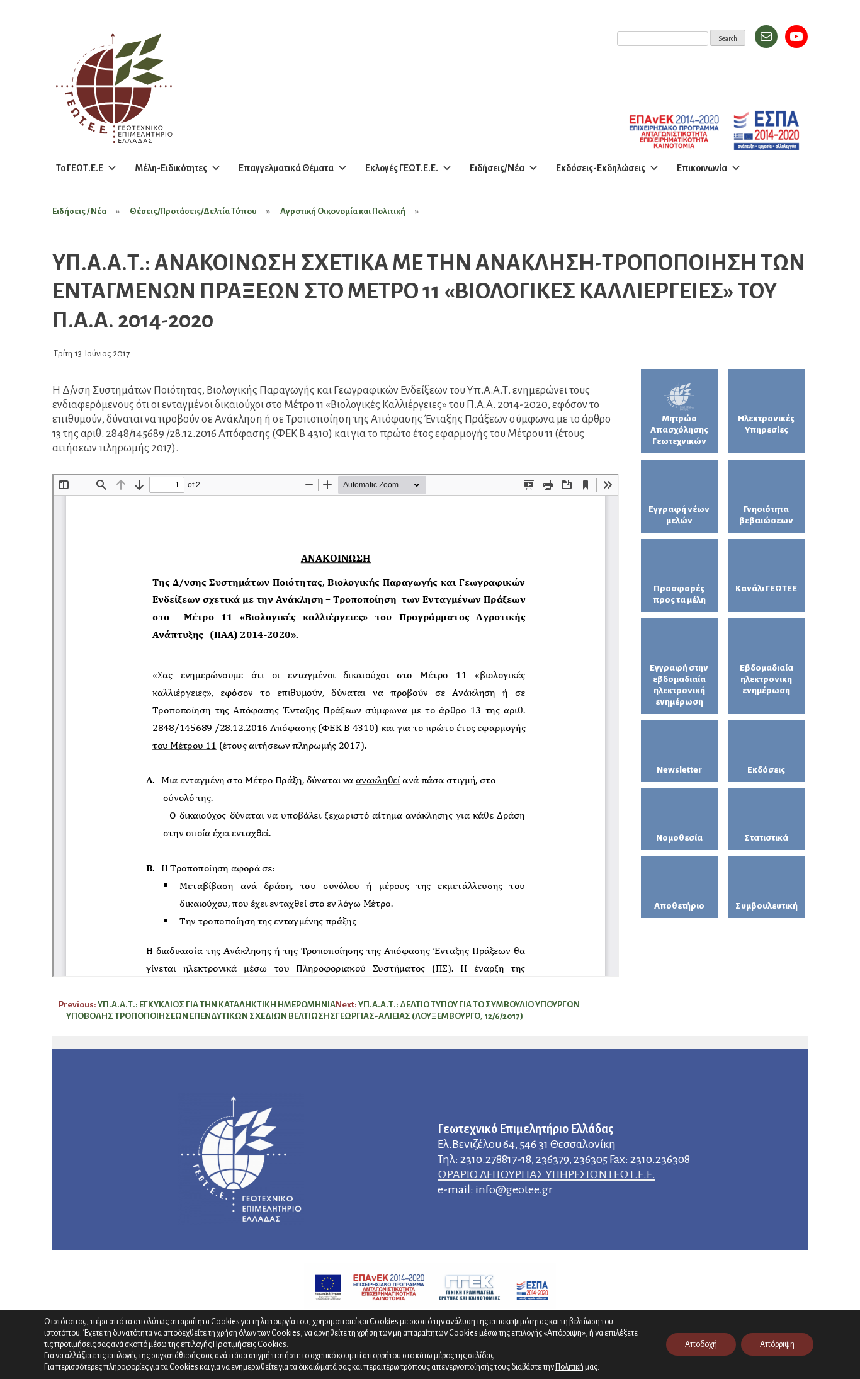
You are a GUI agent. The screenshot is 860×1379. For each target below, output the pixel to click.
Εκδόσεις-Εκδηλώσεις (600, 168)
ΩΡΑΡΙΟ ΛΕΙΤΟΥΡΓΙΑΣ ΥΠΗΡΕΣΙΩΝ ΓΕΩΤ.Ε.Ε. (546, 1174)
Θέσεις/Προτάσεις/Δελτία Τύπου (193, 211)
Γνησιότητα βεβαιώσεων (766, 514)
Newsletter (679, 770)
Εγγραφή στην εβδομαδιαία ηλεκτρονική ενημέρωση (679, 685)
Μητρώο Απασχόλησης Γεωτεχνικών (679, 430)
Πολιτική (569, 1367)
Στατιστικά (766, 838)
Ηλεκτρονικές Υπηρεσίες (766, 424)
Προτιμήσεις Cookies (249, 1344)
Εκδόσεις (766, 770)
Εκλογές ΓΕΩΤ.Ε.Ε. (401, 168)
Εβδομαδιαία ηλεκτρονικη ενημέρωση (766, 679)
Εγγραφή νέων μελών (679, 514)
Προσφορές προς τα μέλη (679, 594)
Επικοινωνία (702, 168)
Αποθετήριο (679, 906)
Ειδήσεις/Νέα (497, 168)
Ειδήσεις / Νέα (79, 211)
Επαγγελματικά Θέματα (286, 168)
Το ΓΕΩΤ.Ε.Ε (79, 168)
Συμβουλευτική (766, 906)
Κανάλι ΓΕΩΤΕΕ (766, 588)
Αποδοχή (701, 1344)
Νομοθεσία (679, 838)
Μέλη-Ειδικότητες (171, 168)
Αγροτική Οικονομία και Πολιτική (342, 211)
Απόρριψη (777, 1344)
